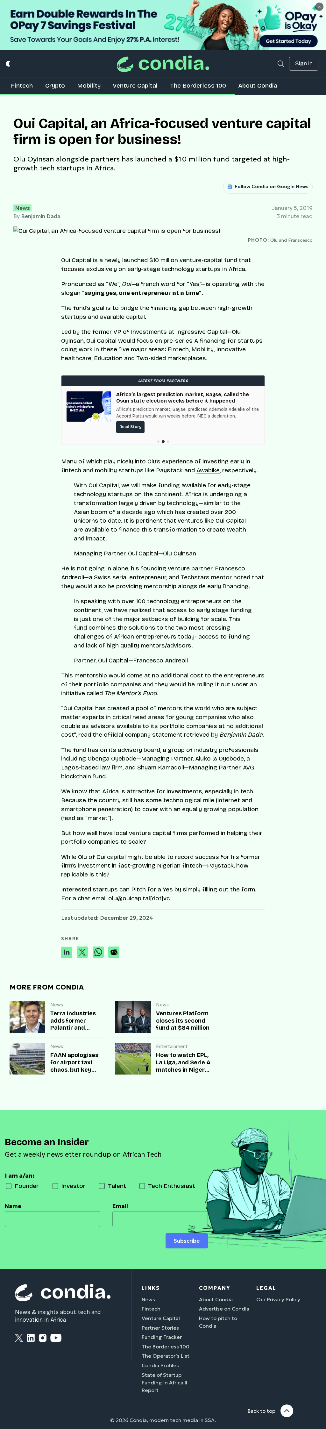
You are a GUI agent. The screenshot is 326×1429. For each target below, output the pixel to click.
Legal (266, 1288)
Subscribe (187, 1240)
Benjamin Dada (40, 216)
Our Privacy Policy (278, 1299)
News (22, 207)
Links (151, 1288)
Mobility (89, 85)
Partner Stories (160, 1328)
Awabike (208, 470)
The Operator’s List (165, 1356)
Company (214, 1288)
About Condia (257, 85)
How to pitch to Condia (218, 1322)
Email (120, 1206)
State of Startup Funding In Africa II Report (164, 1382)
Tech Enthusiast (171, 1186)
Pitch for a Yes (152, 889)
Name (13, 1206)
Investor (73, 1186)
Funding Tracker (162, 1337)
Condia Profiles (160, 1365)
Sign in (304, 63)
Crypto (55, 85)
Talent (117, 1186)
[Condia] (163, 63)
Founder (27, 1186)
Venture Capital (135, 85)
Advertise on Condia (224, 1308)
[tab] (158, 441)
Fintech (22, 85)
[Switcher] (8, 64)
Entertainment (172, 1046)
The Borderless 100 (198, 85)
